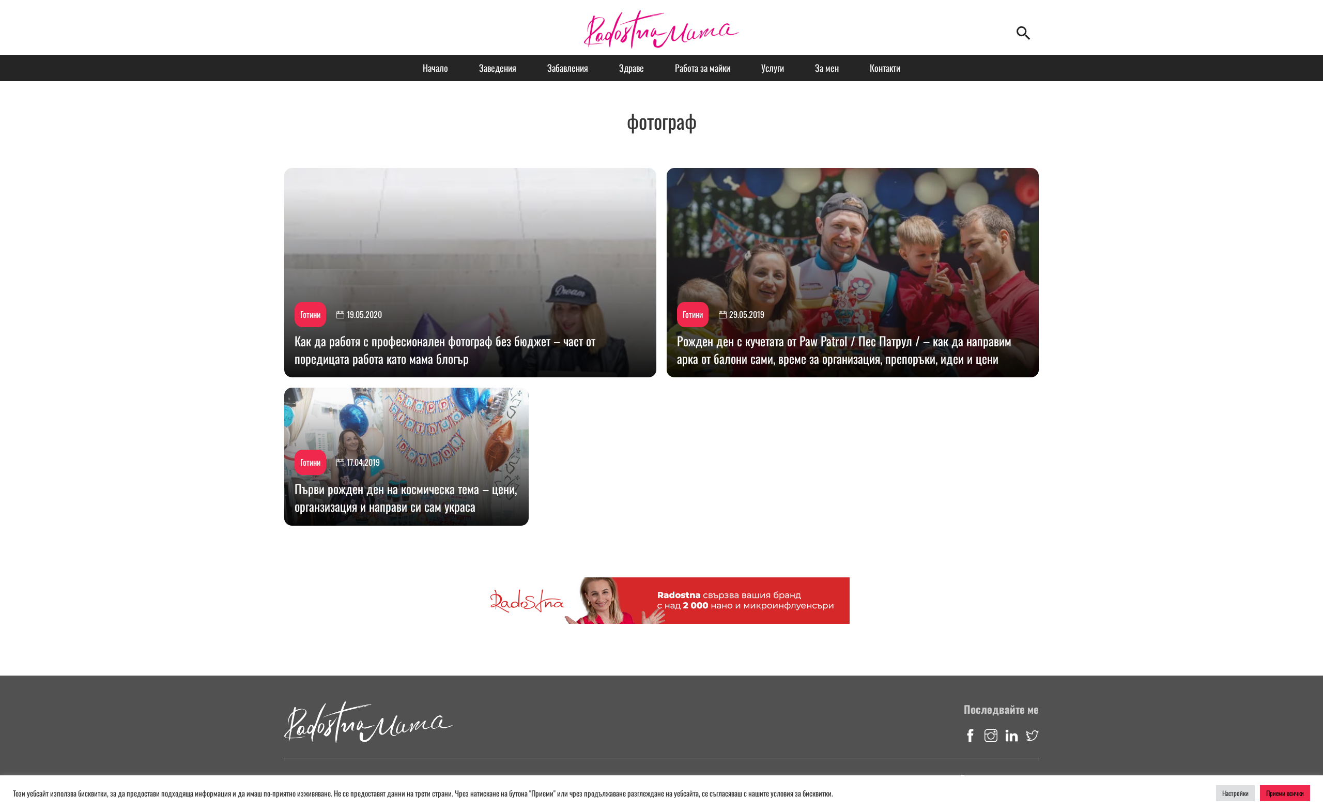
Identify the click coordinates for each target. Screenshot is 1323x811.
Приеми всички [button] (1285, 793)
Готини (310, 314)
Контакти (885, 67)
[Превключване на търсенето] (1023, 32)
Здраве (631, 67)
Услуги (772, 67)
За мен (827, 67)
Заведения (497, 67)
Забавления (567, 67)
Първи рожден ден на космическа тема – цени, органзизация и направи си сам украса (406, 497)
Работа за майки (702, 67)
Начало (435, 67)
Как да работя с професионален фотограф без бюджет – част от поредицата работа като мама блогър (445, 349)
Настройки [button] (1235, 793)
